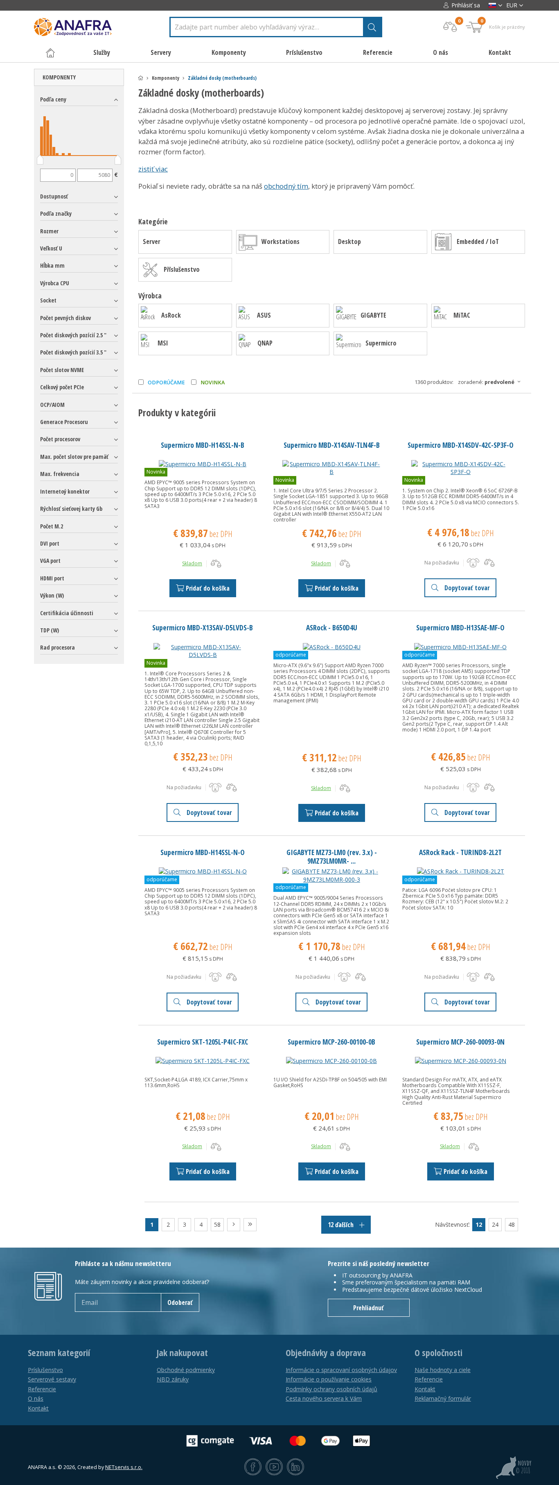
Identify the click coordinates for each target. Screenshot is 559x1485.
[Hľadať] (372, 27)
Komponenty (59, 77)
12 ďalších (341, 1224)
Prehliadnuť (368, 1307)
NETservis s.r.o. (123, 1467)
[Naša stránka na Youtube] (274, 1467)
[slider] (40, 161)
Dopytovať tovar (466, 587)
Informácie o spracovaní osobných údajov (341, 1370)
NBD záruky (173, 1379)
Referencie (377, 52)
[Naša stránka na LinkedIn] (295, 1467)
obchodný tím (286, 186)
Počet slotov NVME (62, 370)
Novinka (213, 382)
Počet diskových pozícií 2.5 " (73, 335)
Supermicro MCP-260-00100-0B (331, 1042)
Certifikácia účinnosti (66, 613)
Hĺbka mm (52, 265)
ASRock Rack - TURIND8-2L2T (460, 852)
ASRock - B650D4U (331, 627)
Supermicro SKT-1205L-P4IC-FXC (202, 1042)
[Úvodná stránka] (140, 77)
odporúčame (166, 382)
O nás (440, 52)
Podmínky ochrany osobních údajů (331, 1389)
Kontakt (500, 52)
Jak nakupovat (182, 1353)
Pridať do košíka (208, 588)
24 (495, 1224)
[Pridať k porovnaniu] (216, 563)
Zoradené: (486, 382)
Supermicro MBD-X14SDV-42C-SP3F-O (461, 445)
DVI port (49, 543)
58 (217, 1224)
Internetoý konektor (65, 491)
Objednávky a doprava (326, 1353)
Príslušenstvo (45, 1370)
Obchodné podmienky (186, 1370)
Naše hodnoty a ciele (443, 1370)
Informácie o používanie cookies (329, 1379)
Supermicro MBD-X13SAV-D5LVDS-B (202, 627)
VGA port (50, 560)
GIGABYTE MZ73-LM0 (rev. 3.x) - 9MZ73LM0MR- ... (331, 856)
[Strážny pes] (473, 563)
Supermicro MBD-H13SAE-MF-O (460, 627)
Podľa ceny (53, 99)
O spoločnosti (438, 1353)
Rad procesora (57, 647)
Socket (48, 300)
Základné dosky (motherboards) (222, 77)
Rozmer (49, 231)
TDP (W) (49, 630)
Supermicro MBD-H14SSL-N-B (202, 445)
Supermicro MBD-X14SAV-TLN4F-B (332, 445)
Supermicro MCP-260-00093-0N (460, 1042)
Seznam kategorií (59, 1353)
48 (511, 1224)
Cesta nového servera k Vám (324, 1398)
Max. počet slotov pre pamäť (74, 456)
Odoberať (180, 1302)
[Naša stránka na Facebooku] (253, 1467)
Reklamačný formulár (443, 1398)
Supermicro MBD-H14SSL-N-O (202, 852)
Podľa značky (56, 213)
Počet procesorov (60, 439)
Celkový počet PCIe (62, 387)
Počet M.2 (51, 526)
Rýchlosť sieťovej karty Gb (71, 508)
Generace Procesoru (64, 422)
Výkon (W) (52, 595)
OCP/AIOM (52, 404)
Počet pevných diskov (65, 318)
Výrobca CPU (54, 283)
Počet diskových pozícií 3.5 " (73, 352)
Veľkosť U (51, 248)
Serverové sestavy (52, 1379)
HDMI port (52, 578)
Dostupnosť (54, 196)
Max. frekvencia (59, 474)
